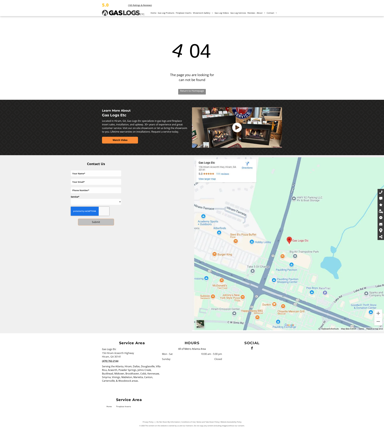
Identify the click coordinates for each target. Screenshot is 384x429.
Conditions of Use (188, 422)
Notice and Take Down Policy (207, 422)
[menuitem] (154, 13)
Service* (75, 196)
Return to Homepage (192, 90)
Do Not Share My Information (168, 422)
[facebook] (252, 348)
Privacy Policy (148, 422)
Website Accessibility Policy (231, 422)
